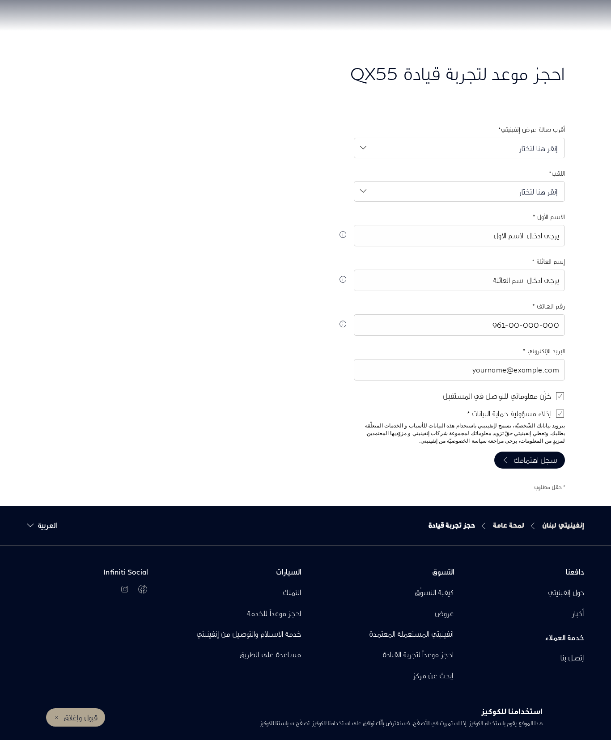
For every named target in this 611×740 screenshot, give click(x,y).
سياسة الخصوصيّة (466, 441)
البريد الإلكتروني (545, 351)
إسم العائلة (550, 261)
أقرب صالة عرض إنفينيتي (533, 129)
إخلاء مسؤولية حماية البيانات (510, 413)
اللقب (558, 173)
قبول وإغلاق (80, 717)
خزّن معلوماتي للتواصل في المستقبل (497, 396)
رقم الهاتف (550, 306)
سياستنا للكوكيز (277, 723)
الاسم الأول (550, 216)
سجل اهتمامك (535, 460)
